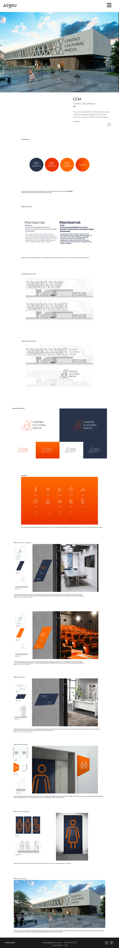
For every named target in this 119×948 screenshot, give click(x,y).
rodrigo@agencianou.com (52, 942)
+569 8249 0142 (70, 942)
